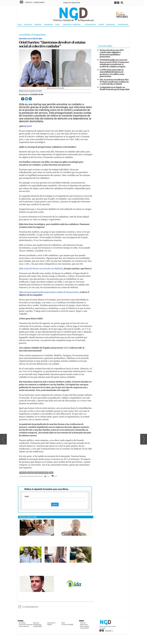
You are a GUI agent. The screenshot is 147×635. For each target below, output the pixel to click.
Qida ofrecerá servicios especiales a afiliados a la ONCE (36, 538)
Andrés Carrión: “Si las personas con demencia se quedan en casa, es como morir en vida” (36, 595)
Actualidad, (25, 34)
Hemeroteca (84, 624)
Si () (48, 476)
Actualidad (28, 24)
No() (55, 476)
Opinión (101, 24)
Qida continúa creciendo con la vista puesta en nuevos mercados (73, 594)
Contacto (28, 2)
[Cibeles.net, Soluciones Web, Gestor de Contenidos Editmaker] (108, 631)
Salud (57, 24)
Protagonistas (90, 24)
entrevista (23, 472)
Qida (29, 126)
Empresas (37, 24)
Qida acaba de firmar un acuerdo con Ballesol (40, 268)
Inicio (20, 24)
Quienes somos (39, 2)
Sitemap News (84, 628)
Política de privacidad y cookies (108, 626)
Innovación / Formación (71, 24)
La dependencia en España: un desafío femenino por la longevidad (114, 88)
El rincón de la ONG (67, 624)
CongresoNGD (123, 24)
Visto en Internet (24, 626)
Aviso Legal (102, 628)
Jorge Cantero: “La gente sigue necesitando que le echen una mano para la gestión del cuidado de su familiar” (73, 540)
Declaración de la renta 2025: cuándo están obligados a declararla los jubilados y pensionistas (112, 53)
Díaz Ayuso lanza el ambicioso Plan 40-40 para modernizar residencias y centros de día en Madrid (114, 81)
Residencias (110, 24)
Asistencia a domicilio (41, 472)
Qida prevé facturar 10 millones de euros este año (80, 566)
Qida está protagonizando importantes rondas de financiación (48, 292)
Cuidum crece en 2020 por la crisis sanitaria (55, 565)
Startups (30, 472)
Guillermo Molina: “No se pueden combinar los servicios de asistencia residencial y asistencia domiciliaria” (30, 568)
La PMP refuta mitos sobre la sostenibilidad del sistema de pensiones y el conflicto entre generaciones (112, 73)
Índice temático (84, 626)
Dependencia (48, 24)
